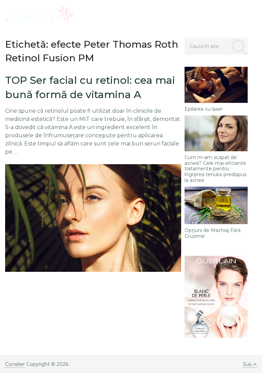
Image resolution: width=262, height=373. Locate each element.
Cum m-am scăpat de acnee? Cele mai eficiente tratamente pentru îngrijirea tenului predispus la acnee (215, 169)
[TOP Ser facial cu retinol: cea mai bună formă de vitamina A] (93, 218)
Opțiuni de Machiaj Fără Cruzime (213, 233)
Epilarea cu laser (204, 109)
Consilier (15, 364)
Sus (247, 364)
